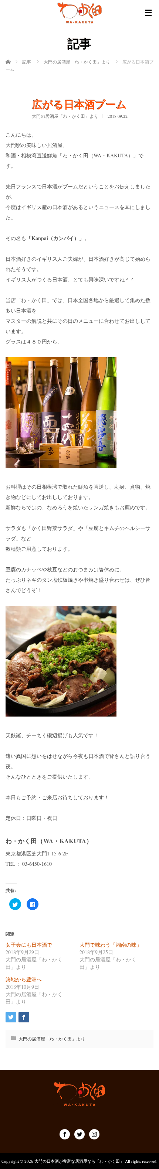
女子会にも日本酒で (29, 944)
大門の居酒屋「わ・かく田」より (65, 116)
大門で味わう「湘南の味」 (111, 944)
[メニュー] (148, 13)
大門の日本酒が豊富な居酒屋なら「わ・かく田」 (79, 1161)
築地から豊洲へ (24, 979)
